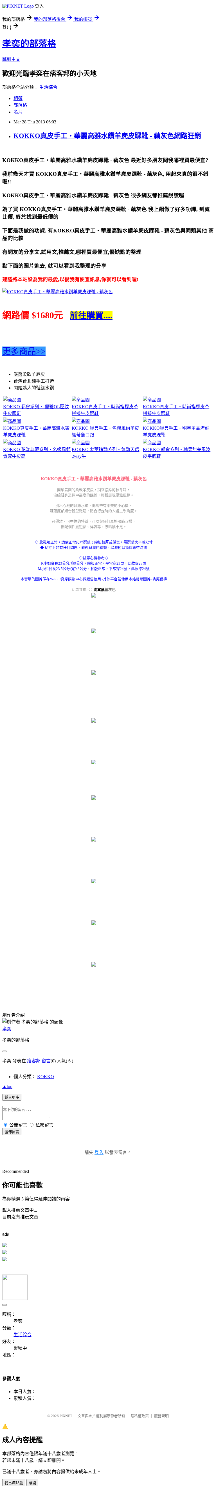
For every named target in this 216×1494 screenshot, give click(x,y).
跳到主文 (11, 59)
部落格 (20, 105)
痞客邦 (33, 1060)
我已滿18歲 (13, 1483)
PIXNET (66, 1416)
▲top (7, 1086)
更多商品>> (24, 351)
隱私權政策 (139, 1416)
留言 (46, 1060)
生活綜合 (48, 87)
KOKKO (45, 1076)
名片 (18, 112)
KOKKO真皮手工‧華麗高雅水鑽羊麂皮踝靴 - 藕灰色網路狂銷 (107, 135)
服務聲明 (161, 1416)
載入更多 (11, 1097)
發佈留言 (11, 1132)
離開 (32, 1483)
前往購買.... (91, 315)
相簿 (18, 98)
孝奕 (6, 1028)
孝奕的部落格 (29, 44)
